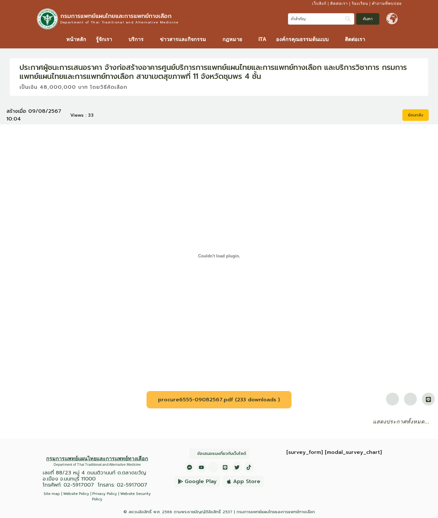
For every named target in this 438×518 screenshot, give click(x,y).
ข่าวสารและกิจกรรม (183, 39)
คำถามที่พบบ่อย (387, 3)
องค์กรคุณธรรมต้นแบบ (302, 39)
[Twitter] (237, 467)
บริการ (136, 39)
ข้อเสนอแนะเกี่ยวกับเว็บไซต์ (221, 453)
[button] (107, 39)
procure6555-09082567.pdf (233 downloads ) (219, 400)
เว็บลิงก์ (319, 3)
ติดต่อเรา (339, 3)
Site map (52, 494)
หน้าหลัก (76, 39)
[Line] (225, 467)
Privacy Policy (104, 494)
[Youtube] (201, 467)
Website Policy (76, 494)
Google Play (201, 481)
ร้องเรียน (360, 3)
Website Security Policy (121, 496)
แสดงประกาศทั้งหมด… (401, 421)
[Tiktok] (249, 467)
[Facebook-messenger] (189, 467)
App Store (246, 481)
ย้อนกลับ (415, 115)
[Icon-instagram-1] (213, 467)
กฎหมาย (232, 39)
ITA (262, 39)
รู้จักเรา (104, 39)
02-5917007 (78, 485)
